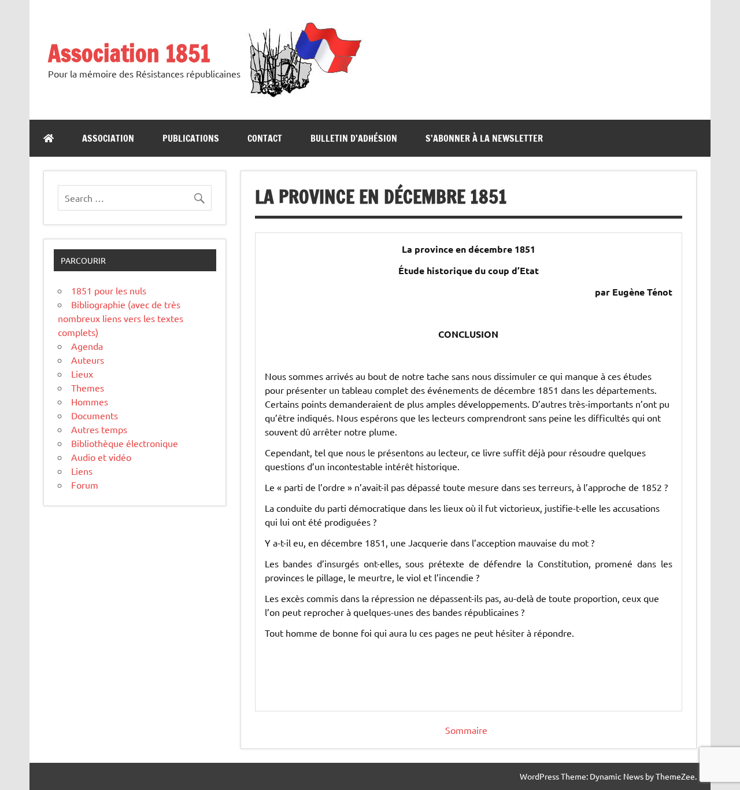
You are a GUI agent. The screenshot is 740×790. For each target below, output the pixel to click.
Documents (94, 415)
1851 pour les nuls (108, 290)
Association (108, 138)
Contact (264, 138)
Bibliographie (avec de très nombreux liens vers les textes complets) (120, 318)
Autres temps (99, 429)
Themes (87, 387)
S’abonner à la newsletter (484, 138)
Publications (190, 138)
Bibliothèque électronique (124, 443)
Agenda (87, 346)
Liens (81, 471)
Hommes (89, 401)
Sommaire (466, 730)
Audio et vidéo (101, 457)
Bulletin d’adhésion (353, 138)
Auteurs (87, 360)
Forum (84, 484)
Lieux (82, 373)
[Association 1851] (303, 96)
